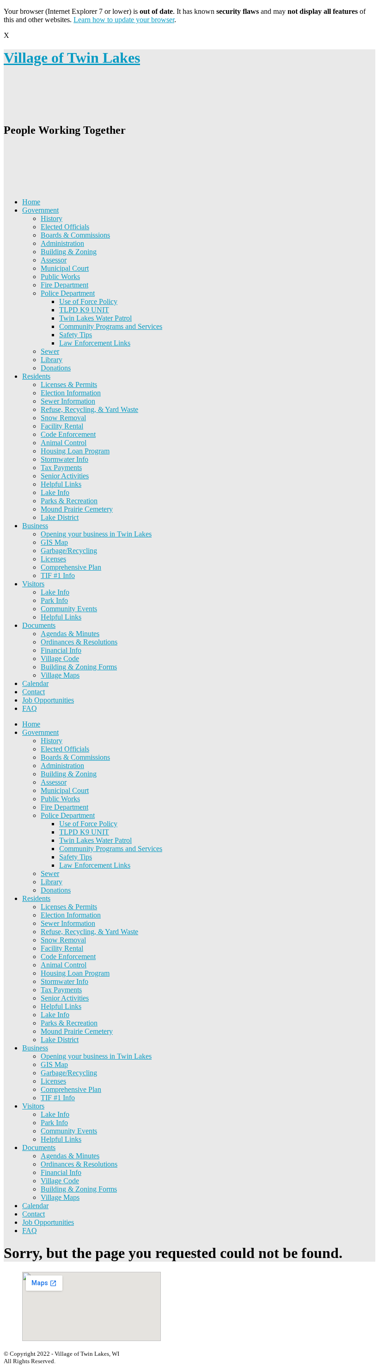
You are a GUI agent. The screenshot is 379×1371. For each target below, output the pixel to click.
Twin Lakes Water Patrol (95, 318)
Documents (38, 625)
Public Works (60, 276)
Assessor (54, 260)
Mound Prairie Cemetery (77, 509)
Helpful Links (61, 484)
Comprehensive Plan (71, 567)
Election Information (71, 393)
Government (40, 210)
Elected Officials (65, 227)
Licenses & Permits (69, 384)
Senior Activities (65, 476)
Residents (36, 376)
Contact (33, 692)
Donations (56, 368)
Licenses (53, 559)
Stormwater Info (64, 459)
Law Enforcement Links (94, 343)
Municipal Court (65, 268)
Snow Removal (63, 418)
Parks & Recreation (69, 501)
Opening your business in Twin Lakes (96, 534)
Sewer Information (68, 401)
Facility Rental (62, 426)
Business (35, 526)
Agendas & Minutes (70, 634)
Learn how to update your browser (123, 20)
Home (31, 202)
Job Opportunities (48, 700)
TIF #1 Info (58, 575)
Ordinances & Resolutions (79, 642)
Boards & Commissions (75, 235)
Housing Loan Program (75, 451)
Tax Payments (61, 467)
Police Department (68, 293)
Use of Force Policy (88, 301)
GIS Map (54, 542)
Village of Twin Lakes (72, 57)
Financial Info (61, 650)
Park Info (54, 600)
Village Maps (60, 675)
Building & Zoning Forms (79, 667)
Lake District (60, 517)
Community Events (69, 609)
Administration (62, 243)
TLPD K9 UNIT (84, 310)
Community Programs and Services (110, 326)
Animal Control (63, 443)
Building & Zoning (69, 252)
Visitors (33, 584)
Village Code (60, 658)
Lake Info (55, 492)
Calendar (35, 683)
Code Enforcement (68, 434)
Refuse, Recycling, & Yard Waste (89, 409)
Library (51, 360)
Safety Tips (75, 335)
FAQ (29, 708)
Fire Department (64, 285)
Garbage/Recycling (69, 550)
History (51, 218)
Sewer (50, 351)
